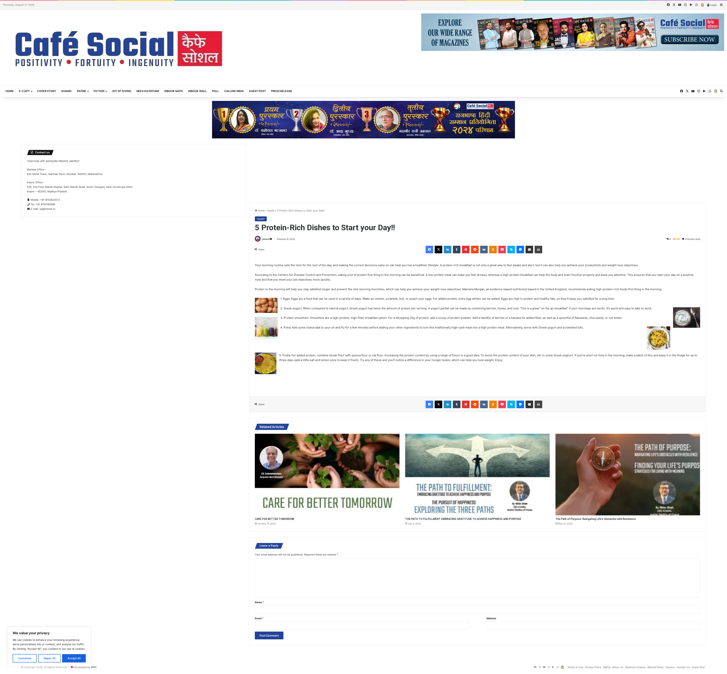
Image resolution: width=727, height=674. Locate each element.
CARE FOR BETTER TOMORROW (274, 518)
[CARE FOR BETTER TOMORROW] (327, 474)
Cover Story (46, 91)
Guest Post (257, 91)
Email (259, 618)
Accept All (74, 658)
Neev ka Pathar (148, 91)
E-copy (24, 91)
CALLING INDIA (234, 91)
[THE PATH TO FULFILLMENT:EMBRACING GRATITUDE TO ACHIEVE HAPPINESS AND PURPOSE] (477, 474)
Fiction (99, 91)
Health (271, 210)
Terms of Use (575, 667)
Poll (215, 91)
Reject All (49, 658)
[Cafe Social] (121, 47)
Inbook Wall (197, 91)
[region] (49, 646)
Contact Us (683, 667)
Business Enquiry (635, 667)
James (265, 239)
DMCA (606, 667)
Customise (24, 658)
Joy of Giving (121, 91)
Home (9, 91)
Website (491, 618)
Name (259, 602)
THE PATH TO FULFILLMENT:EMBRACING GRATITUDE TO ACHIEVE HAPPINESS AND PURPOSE (463, 518)
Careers (670, 667)
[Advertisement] (477, 170)
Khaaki (66, 91)
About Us (617, 667)
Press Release (281, 91)
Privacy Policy (593, 667)
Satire (81, 91)
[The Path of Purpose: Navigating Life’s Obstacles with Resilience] (627, 474)
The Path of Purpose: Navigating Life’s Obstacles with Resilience (595, 518)
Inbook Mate (173, 91)
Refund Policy (655, 667)
